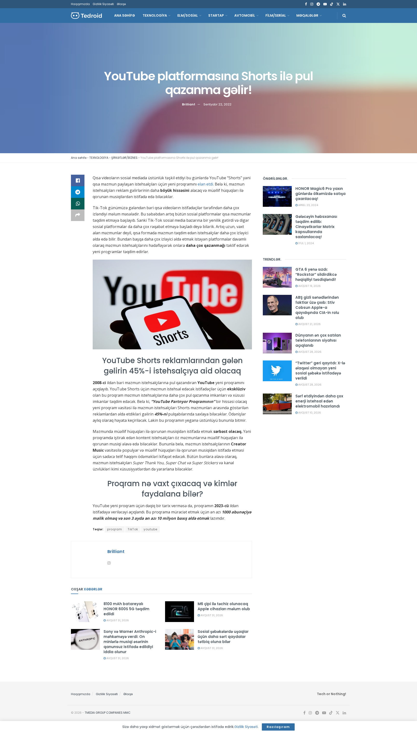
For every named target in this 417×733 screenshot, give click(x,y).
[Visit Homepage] (86, 15)
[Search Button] (344, 15)
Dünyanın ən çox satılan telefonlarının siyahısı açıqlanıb (318, 340)
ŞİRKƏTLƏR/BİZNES (124, 158)
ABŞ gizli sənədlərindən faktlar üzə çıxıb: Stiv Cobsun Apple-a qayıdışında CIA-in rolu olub (317, 307)
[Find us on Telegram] (318, 4)
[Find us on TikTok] (331, 4)
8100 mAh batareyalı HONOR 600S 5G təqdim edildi (126, 608)
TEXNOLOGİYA (155, 15)
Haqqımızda (80, 4)
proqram (114, 529)
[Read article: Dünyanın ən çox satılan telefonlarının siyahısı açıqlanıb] (277, 343)
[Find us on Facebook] (306, 4)
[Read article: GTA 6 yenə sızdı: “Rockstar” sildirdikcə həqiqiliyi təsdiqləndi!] (277, 277)
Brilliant (188, 104)
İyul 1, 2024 (306, 243)
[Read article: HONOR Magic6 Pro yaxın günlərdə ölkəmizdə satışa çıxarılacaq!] (277, 196)
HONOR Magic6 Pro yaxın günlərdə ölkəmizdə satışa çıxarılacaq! (320, 193)
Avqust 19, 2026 (309, 286)
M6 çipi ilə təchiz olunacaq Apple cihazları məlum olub (224, 606)
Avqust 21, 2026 (309, 324)
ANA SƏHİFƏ (124, 15)
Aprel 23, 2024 (308, 205)
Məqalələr (307, 15)
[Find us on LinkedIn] (344, 4)
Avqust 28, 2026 (309, 352)
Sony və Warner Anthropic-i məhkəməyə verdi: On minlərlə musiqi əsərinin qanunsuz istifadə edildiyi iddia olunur (130, 641)
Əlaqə (121, 4)
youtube (150, 529)
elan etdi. (206, 184)
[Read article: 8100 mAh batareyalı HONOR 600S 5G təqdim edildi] (85, 611)
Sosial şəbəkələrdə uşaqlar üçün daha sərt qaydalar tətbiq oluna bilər (223, 636)
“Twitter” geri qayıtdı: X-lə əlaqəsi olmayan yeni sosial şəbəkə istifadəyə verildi (320, 370)
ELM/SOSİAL (187, 15)
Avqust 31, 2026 (117, 620)
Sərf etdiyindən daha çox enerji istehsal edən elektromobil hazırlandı (319, 401)
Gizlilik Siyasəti (103, 4)
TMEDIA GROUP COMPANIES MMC (108, 713)
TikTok (133, 529)
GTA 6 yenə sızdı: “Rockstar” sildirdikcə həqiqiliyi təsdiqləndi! (316, 274)
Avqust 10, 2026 (309, 413)
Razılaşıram (278, 727)
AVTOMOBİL (244, 15)
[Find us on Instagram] (311, 4)
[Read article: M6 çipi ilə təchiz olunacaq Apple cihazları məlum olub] (179, 611)
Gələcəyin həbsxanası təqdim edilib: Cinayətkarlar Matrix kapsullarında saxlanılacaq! (316, 226)
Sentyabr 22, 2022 (217, 104)
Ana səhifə (78, 158)
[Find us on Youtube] (325, 4)
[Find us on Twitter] (338, 4)
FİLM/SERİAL (275, 15)
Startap (216, 15)
